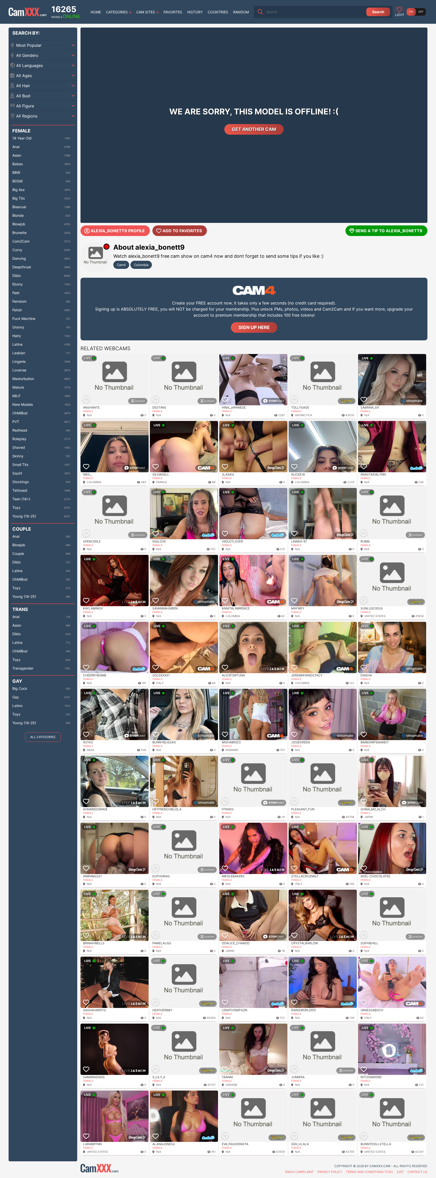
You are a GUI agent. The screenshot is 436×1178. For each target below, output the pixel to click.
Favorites (173, 12)
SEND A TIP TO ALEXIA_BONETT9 (389, 230)
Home (96, 12)
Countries (218, 12)
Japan (368, 817)
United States (375, 616)
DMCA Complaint (299, 1172)
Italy (160, 683)
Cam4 (121, 265)
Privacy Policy (329, 1172)
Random (241, 12)
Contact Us (417, 1172)
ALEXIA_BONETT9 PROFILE (118, 230)
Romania (232, 750)
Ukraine (231, 1085)
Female (88, 411)
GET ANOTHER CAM (254, 129)
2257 (400, 1172)
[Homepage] (27, 12)
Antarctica (303, 415)
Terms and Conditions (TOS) (369, 1172)
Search (378, 12)
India (90, 750)
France (161, 482)
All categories (43, 737)
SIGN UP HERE (254, 327)
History (195, 12)
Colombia (141, 265)
